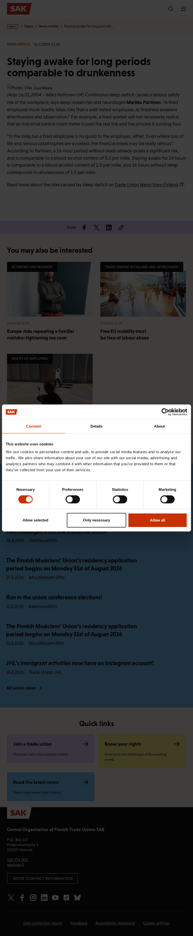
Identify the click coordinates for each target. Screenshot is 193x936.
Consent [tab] (33, 426)
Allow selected (35, 520)
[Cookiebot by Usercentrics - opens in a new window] (165, 412)
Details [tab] (96, 426)
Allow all (157, 520)
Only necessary (96, 520)
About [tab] (159, 426)
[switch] (73, 499)
